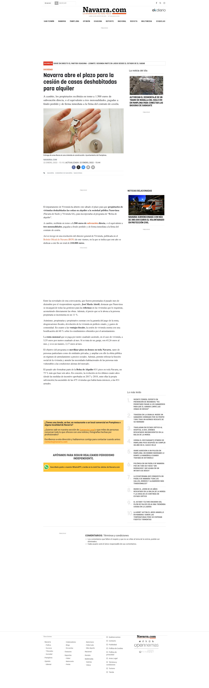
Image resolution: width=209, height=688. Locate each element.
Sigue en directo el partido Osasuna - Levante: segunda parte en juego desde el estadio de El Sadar (99, 63)
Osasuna (98, 21)
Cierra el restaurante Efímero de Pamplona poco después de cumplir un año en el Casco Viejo (149, 442)
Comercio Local (87, 429)
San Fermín (49, 21)
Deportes (68, 655)
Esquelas (160, 21)
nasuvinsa (78, 173)
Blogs (68, 645)
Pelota (68, 664)
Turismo (112, 668)
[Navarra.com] (104, 10)
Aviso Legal (113, 658)
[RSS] (153, 641)
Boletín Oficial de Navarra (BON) (59, 239)
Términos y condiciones (116, 535)
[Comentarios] (93, 167)
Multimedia (146, 21)
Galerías (89, 662)
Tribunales (49, 651)
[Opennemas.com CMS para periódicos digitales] (146, 648)
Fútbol (68, 658)
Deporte (110, 21)
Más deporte (90, 648)
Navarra (62, 21)
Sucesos (49, 648)
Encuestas (69, 648)
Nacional (122, 21)
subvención (92, 223)
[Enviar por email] (88, 167)
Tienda (111, 672)
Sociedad (49, 654)
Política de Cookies (116, 648)
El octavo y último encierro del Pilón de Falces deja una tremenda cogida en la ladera (149, 504)
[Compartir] (73, 167)
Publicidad (113, 645)
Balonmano (90, 642)
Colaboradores (71, 642)
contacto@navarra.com (56, 441)
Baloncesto (70, 661)
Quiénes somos (114, 637)
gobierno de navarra (63, 173)
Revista (133, 21)
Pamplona (74, 21)
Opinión (86, 21)
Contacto (112, 641)
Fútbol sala (90, 645)
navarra (50, 173)
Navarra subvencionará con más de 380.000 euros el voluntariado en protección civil (146, 220)
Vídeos (88, 665)
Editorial (48, 664)
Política (48, 645)
